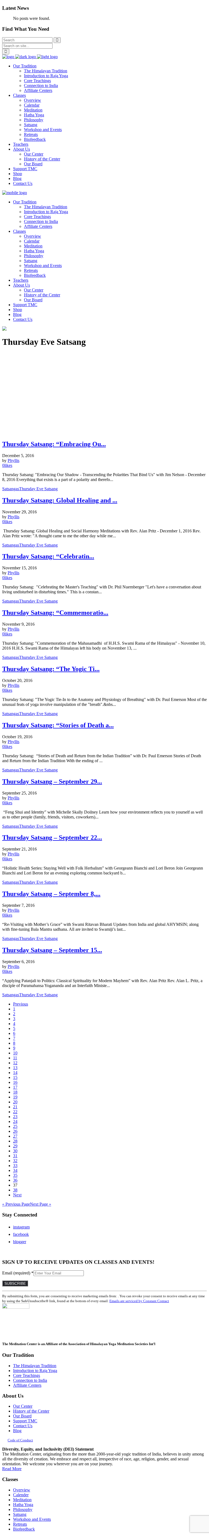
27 (15, 1136)
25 (15, 1126)
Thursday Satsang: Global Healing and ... (59, 500)
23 (15, 1116)
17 (15, 1087)
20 (15, 1102)
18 (15, 1092)
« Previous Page (16, 1204)
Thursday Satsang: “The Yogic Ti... (51, 668)
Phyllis (13, 460)
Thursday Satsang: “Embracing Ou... (54, 444)
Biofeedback (24, 1529)
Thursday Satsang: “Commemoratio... (55, 612)
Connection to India (30, 1380)
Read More (11, 1468)
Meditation (22, 1499)
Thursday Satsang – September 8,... (51, 893)
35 (15, 1175)
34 (15, 1170)
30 (15, 1151)
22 (15, 1111)
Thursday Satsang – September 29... (52, 781)
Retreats (20, 1524)
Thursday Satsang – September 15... (52, 950)
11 (15, 1058)
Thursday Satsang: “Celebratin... (48, 556)
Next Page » (40, 1204)
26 (15, 1131)
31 (15, 1155)
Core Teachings (26, 1375)
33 (15, 1165)
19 (15, 1097)
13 (15, 1067)
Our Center (22, 1406)
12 (15, 1062)
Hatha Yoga (23, 1504)
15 (15, 1077)
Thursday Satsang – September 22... (52, 837)
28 (15, 1141)
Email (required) (17, 1273)
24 (15, 1121)
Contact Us (22, 1425)
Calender (21, 1494)
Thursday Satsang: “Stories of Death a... (58, 725)
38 (15, 1190)
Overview (21, 1490)
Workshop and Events (32, 1519)
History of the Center (31, 1411)
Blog (17, 1430)
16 (15, 1082)
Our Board (22, 1416)
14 (15, 1072)
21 (15, 1106)
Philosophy (22, 1509)
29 (15, 1146)
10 (15, 1053)
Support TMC (25, 1421)
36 (15, 1180)
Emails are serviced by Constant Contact (139, 1301)
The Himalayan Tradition (34, 1365)
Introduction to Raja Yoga (35, 1370)
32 (15, 1160)
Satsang (19, 1514)
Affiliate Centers (27, 1385)
